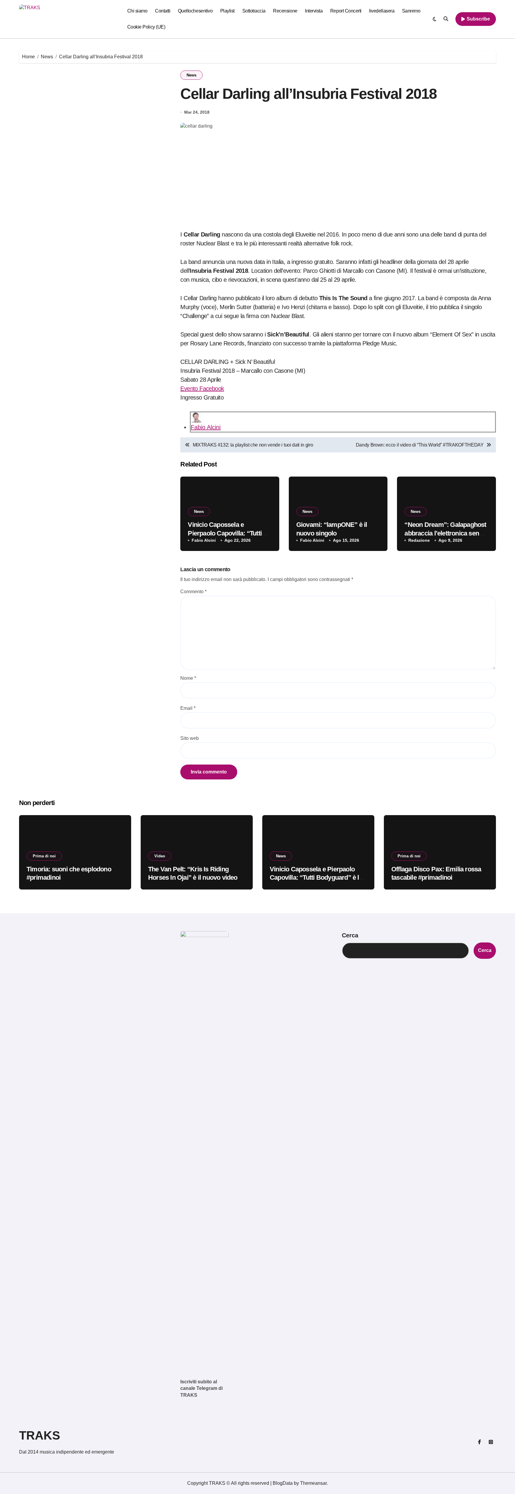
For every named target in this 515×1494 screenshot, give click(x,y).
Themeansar (313, 1483)
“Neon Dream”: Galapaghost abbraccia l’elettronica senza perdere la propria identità (445, 533)
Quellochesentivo (195, 10)
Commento (193, 591)
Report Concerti (346, 10)
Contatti (162, 10)
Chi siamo (137, 10)
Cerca (350, 935)
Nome (188, 678)
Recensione (285, 10)
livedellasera (381, 10)
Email (188, 708)
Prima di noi (44, 856)
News (191, 75)
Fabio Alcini (206, 427)
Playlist (227, 10)
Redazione (419, 540)
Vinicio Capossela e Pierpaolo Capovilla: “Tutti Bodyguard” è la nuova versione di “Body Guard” (316, 877)
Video (159, 856)
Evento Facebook (202, 388)
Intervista (313, 10)
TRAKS (39, 1435)
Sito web (189, 738)
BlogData (283, 1483)
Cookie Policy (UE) (146, 26)
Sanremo (411, 10)
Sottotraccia (254, 10)
